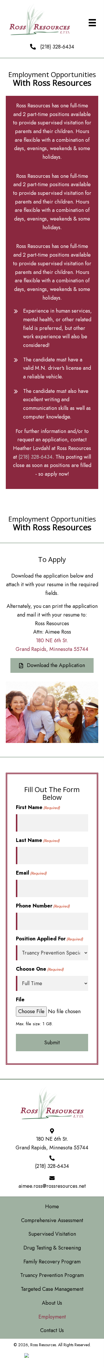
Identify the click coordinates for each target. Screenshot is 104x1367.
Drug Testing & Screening (52, 1248)
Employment (52, 1317)
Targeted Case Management (52, 1289)
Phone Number (43, 906)
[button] (52, 665)
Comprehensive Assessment (52, 1220)
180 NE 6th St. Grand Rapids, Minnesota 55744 (52, 1143)
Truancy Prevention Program (52, 1275)
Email (31, 873)
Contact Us (52, 1330)
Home (52, 1206)
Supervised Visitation (52, 1234)
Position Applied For (49, 938)
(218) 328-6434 (57, 47)
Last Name (38, 840)
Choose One (40, 969)
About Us (52, 1303)
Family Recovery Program (52, 1261)
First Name (38, 807)
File (20, 999)
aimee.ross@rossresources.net (52, 1186)
